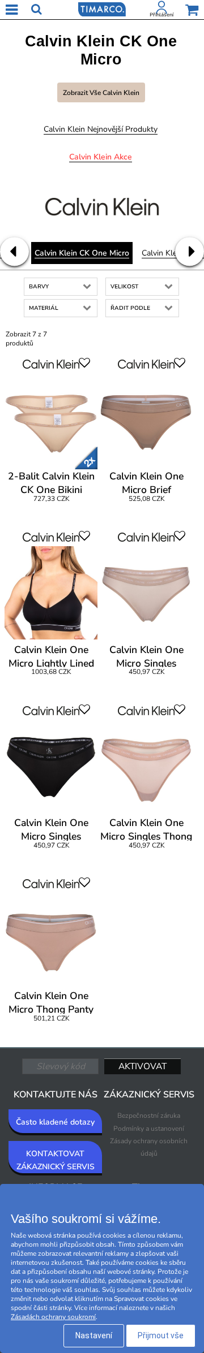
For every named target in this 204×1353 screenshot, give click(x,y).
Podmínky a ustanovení (148, 1128)
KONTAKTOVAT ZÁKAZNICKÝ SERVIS (55, 1160)
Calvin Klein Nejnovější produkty (101, 129)
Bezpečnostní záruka (148, 1115)
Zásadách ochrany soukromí (53, 1316)
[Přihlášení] (161, 9)
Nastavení (93, 1335)
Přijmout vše (161, 1335)
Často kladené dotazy (55, 1122)
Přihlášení (161, 14)
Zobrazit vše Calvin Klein (101, 92)
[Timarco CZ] (102, 8)
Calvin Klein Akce (100, 157)
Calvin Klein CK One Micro (82, 253)
